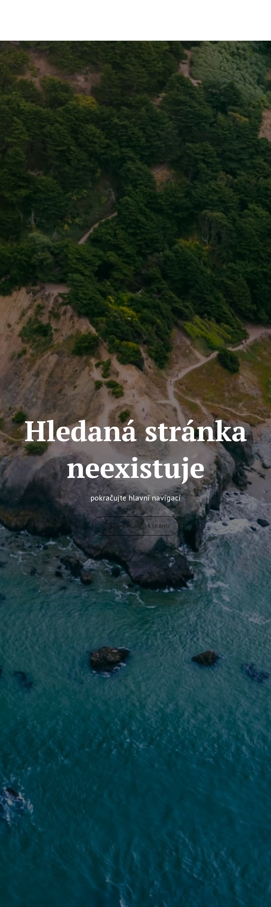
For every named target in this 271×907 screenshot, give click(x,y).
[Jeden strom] (51, 20)
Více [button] (240, 20)
